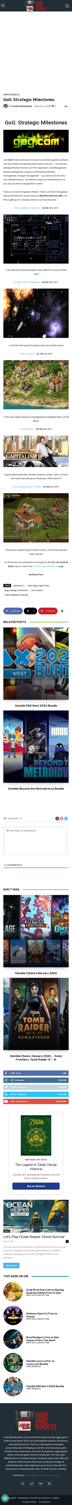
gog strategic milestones (16, 590)
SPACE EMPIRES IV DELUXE (27, 208)
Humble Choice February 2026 (36, 973)
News (6, 1231)
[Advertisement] (36, 51)
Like (64, 1073)
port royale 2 (37, 590)
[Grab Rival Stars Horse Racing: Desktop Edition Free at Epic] (13, 1291)
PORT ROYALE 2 (26, 354)
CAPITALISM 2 (27, 429)
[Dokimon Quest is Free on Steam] (13, 1315)
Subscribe (61, 1101)
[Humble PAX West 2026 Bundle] (36, 663)
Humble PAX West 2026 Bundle (36, 705)
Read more (11, 1265)
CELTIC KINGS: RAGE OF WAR (27, 487)
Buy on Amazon (36, 1186)
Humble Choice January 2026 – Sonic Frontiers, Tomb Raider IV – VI (36, 1057)
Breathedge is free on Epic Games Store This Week (42, 1339)
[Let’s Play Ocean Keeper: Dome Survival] (36, 1216)
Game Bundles (11, 94)
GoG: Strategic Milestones (45, 566)
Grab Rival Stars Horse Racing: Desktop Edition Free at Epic (45, 1291)
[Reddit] (31, 1483)
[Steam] (40, 1483)
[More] (62, 611)
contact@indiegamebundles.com (42, 1475)
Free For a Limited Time (37, 1295)
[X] (49, 1483)
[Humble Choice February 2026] (36, 931)
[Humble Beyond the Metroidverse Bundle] (36, 746)
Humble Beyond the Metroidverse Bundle (36, 788)
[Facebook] (22, 1483)
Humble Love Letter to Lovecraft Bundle (40, 1363)
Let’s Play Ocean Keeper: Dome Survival (33, 1237)
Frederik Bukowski (22, 106)
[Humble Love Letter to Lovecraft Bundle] (13, 1363)
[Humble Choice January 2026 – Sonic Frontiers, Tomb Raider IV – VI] (36, 1014)
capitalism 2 (18, 585)
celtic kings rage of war (38, 585)
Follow (62, 1080)
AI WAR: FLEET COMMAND (27, 282)
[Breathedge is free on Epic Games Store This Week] (13, 1339)
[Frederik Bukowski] (6, 106)
